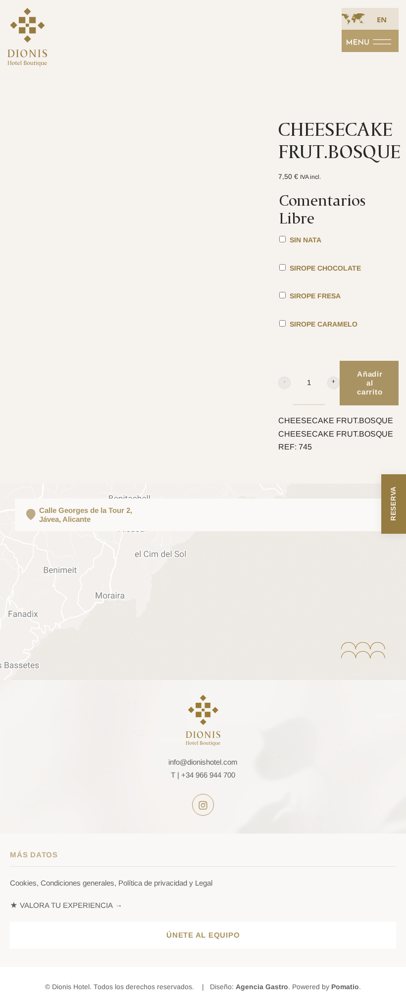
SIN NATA (304, 240)
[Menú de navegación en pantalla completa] (370, 41)
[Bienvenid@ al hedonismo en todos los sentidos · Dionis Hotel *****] (27, 42)
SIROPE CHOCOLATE (324, 268)
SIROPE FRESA (314, 296)
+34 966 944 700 (208, 775)
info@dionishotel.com (203, 762)
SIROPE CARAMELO (322, 324)
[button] (284, 383)
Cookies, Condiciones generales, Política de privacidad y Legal (111, 883)
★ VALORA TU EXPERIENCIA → (66, 905)
